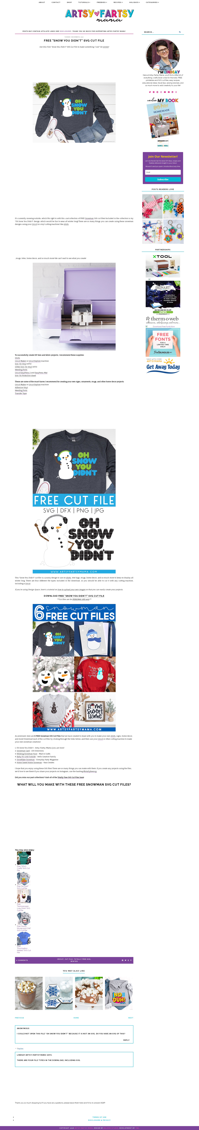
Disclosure (65, 31)
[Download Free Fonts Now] (163, 327)
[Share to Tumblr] (128, 960)
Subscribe (162, 179)
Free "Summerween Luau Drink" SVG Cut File (23, 907)
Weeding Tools (21, 370)
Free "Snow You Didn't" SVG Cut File (81, 596)
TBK (137, 1128)
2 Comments (22, 960)
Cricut (34, 224)
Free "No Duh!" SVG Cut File (22, 887)
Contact (56, 2)
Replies (20, 1049)
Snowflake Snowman (26, 760)
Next (130, 1018)
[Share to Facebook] (122, 960)
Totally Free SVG (82, 959)
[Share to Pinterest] (130, 960)
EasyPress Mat (41, 373)
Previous (19, 1018)
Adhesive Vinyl (21, 387)
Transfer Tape (21, 393)
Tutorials (83, 2)
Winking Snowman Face (27, 754)
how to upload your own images (71, 589)
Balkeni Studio (111, 1128)
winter (105, 47)
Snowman (89, 218)
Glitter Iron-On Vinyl (23, 367)
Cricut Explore (35, 361)
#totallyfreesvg (89, 771)
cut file (69, 959)
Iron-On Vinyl (20, 364)
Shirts (17, 358)
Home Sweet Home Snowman (29, 762)
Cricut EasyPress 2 (23, 373)
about (42, 2)
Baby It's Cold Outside (26, 757)
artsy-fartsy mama (84, 1128)
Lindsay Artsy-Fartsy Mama (31, 1055)
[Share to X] (125, 960)
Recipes (117, 2)
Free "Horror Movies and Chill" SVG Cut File (24, 928)
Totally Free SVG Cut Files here (71, 777)
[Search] (180, 32)
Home (76, 1018)
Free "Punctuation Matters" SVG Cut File (24, 949)
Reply (126, 1040)
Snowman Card (23, 751)
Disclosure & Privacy (99, 1120)
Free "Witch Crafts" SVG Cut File (23, 868)
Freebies (101, 2)
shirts (66, 224)
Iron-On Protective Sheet (25, 376)
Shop (69, 2)
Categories (152, 2)
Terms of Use (99, 1117)
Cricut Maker (20, 361)
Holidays (134, 2)
